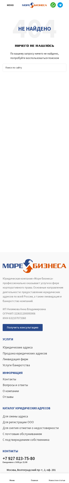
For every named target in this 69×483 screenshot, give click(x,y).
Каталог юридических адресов (26, 408)
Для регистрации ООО (18, 422)
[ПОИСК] (62, 68)
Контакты (9, 379)
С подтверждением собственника (26, 440)
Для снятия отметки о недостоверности (31, 428)
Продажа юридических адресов (25, 353)
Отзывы (8, 397)
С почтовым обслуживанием (22, 434)
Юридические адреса (18, 347)
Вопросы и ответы (15, 385)
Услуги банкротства (16, 365)
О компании (11, 391)
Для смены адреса (15, 416)
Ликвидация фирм (15, 359)
